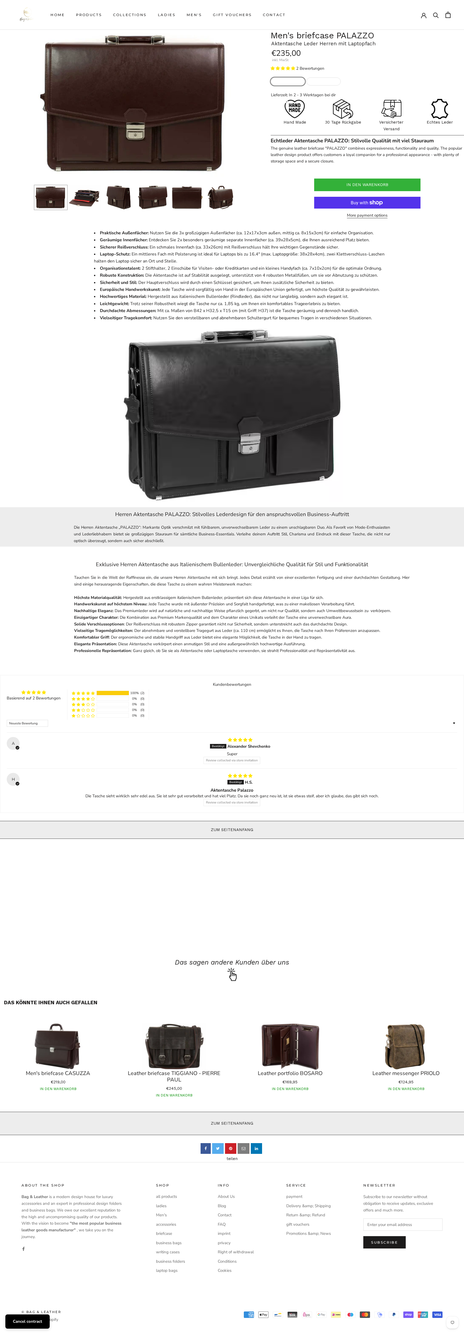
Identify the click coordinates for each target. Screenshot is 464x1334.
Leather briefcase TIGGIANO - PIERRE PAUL (174, 1076)
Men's (194, 15)
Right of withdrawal (236, 1252)
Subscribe (384, 1242)
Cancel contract (27, 1321)
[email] (243, 1148)
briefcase (164, 1233)
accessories (166, 1224)
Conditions (227, 1261)
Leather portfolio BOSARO (290, 1073)
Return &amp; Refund (305, 1215)
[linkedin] (256, 1148)
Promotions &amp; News (308, 1233)
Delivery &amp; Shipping (308, 1206)
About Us (226, 1196)
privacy (224, 1243)
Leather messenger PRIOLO (406, 1073)
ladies (167, 15)
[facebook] (206, 1148)
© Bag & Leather (41, 1312)
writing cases (168, 1252)
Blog (222, 1206)
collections (130, 15)
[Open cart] (448, 15)
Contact (274, 15)
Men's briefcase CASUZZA (58, 1073)
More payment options (367, 215)
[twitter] (218, 1148)
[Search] (436, 15)
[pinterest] (230, 1148)
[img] (240, 740)
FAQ (222, 1224)
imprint (224, 1233)
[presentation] (29, 104)
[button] (283, 68)
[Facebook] (23, 1249)
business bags (169, 1243)
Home (57, 15)
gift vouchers (232, 15)
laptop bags (166, 1270)
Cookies (224, 1270)
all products (166, 1196)
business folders (170, 1261)
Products (89, 15)
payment (294, 1196)
